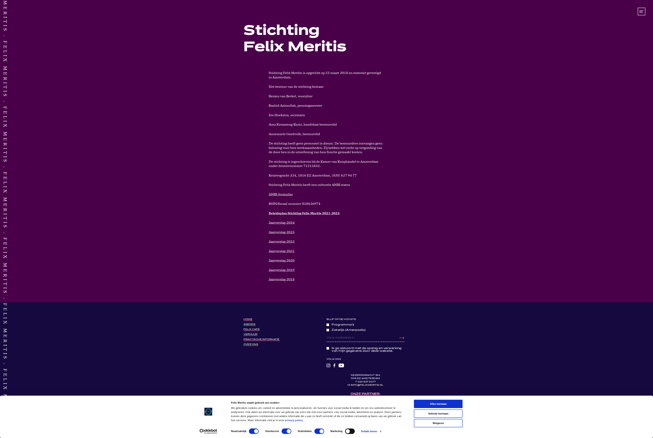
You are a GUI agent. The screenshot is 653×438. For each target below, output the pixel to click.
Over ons (251, 344)
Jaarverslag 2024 (282, 222)
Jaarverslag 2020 (282, 260)
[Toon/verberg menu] (641, 11)
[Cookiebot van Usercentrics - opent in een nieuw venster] (208, 431)
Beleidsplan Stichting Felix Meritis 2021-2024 (304, 213)
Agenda (249, 324)
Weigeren (438, 423)
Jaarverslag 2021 (282, 251)
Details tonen (369, 431)
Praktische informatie (262, 339)
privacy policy (294, 420)
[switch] (286, 431)
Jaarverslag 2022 (282, 241)
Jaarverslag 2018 (282, 279)
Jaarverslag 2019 (282, 270)
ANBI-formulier (281, 194)
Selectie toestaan (438, 413)
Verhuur (250, 334)
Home (248, 319)
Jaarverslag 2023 (282, 232)
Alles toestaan (438, 403)
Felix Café (252, 329)
